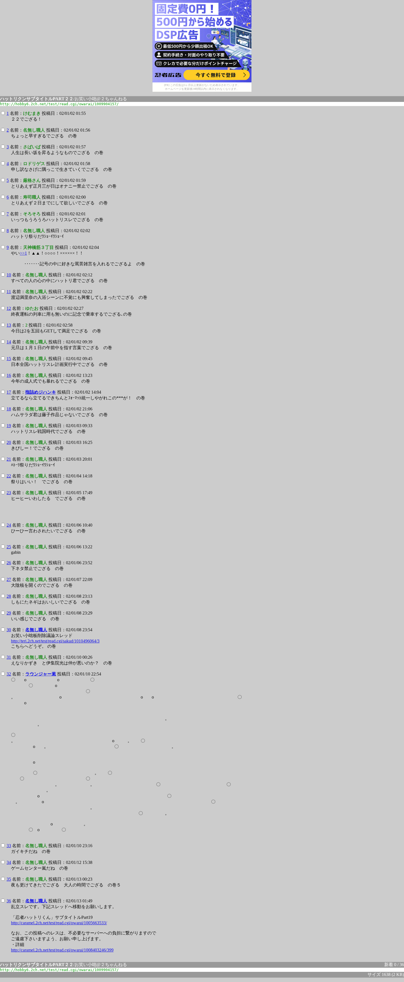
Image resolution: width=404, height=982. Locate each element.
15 (9, 358)
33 (9, 845)
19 (9, 425)
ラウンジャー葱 (40, 674)
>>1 (23, 253)
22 (9, 476)
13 (9, 325)
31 (9, 657)
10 (9, 274)
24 (9, 525)
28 (9, 596)
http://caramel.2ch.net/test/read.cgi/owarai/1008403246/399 (62, 950)
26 (9, 562)
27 (9, 579)
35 (9, 879)
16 (9, 375)
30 (9, 629)
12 (9, 308)
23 (9, 492)
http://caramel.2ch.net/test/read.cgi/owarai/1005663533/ (59, 922)
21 (9, 459)
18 (9, 409)
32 (9, 674)
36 (9, 900)
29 (9, 613)
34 (9, 862)
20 (9, 442)
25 (9, 546)
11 (9, 291)
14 (9, 342)
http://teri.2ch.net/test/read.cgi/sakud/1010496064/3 (55, 641)
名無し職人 (36, 629)
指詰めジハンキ (40, 392)
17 (9, 392)
